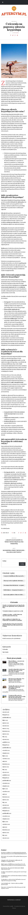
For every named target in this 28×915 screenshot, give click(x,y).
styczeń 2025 (6, 725)
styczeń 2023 (6, 739)
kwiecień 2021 (6, 797)
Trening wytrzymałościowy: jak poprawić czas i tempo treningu (14, 872)
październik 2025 (7, 717)
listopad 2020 (6, 810)
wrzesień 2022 (6, 750)
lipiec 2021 (5, 788)
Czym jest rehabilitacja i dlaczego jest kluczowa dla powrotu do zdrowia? (14, 576)
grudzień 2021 (6, 775)
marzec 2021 (6, 799)
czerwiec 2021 (6, 791)
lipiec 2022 (5, 756)
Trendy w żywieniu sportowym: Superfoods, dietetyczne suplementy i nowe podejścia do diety (14, 606)
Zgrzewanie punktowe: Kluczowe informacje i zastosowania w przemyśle (14, 594)
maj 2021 (5, 794)
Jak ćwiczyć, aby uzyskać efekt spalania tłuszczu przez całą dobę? (14, 857)
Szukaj (4, 561)
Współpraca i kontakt (14, 899)
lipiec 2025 (5, 720)
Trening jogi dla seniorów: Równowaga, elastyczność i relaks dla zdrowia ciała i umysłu (17, 696)
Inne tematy (5, 652)
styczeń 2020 (6, 838)
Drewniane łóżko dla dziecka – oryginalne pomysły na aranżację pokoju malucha (14, 585)
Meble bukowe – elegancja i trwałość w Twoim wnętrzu (14, 590)
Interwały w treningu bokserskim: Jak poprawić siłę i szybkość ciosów (13, 887)
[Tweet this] (13, 35)
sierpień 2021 (6, 786)
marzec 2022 (6, 766)
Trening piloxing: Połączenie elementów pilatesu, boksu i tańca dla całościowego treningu (13, 625)
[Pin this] (17, 35)
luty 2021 (5, 802)
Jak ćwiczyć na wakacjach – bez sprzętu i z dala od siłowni (16, 679)
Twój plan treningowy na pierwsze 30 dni (13, 611)
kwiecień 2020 (6, 829)
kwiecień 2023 (6, 731)
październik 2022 (7, 747)
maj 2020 (5, 827)
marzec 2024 (6, 728)
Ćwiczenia (16, 32)
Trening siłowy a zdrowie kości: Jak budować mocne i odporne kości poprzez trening (13, 880)
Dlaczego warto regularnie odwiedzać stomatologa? (14, 580)
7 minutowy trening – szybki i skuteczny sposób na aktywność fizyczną (12, 615)
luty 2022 (5, 769)
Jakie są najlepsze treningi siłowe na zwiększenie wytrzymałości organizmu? (12, 619)
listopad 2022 (6, 745)
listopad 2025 (6, 714)
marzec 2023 (6, 734)
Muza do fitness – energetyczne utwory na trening (16, 661)
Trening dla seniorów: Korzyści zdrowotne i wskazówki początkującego (16, 687)
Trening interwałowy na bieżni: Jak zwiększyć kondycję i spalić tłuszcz (14, 876)
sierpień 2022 (6, 753)
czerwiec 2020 (6, 824)
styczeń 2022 (6, 772)
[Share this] (11, 35)
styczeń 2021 (6, 805)
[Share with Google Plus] (15, 35)
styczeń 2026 (6, 712)
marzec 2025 (6, 723)
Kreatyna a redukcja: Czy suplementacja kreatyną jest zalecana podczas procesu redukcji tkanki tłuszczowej (14, 853)
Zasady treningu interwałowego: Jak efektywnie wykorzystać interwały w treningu (17, 670)
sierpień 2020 (6, 819)
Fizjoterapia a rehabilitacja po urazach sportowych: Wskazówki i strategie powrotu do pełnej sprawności (13, 864)
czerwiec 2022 (6, 758)
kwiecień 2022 (6, 764)
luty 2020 (5, 835)
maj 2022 (5, 761)
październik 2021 (7, 780)
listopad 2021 (6, 777)
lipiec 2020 (5, 821)
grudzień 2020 (6, 808)
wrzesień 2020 (6, 816)
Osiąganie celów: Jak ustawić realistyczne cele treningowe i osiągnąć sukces (11, 860)
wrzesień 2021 (6, 783)
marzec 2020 (6, 832)
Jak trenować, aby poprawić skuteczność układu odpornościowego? (12, 868)
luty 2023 (5, 736)
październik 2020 (7, 813)
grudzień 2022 (6, 742)
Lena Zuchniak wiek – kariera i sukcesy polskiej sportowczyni (12, 884)
